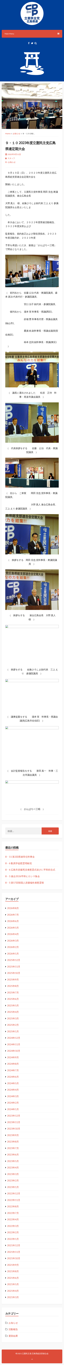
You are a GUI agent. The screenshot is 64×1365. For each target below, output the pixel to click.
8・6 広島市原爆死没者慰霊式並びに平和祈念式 (30, 869)
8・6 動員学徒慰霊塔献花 (18, 863)
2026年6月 (13, 921)
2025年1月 (13, 1031)
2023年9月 (13, 1135)
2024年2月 (13, 1102)
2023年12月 (13, 1115)
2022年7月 (13, 1213)
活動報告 (13, 1329)
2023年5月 (13, 1161)
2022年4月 (13, 1219)
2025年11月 (13, 966)
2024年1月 (13, 1109)
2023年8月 (13, 1141)
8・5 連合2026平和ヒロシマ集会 (22, 876)
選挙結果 (13, 1335)
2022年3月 (13, 1226)
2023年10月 (13, 1128)
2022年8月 (13, 1206)
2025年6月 (13, 998)
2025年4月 (13, 1011)
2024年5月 (13, 1083)
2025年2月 (13, 1024)
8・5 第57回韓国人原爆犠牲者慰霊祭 (24, 882)
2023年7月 (13, 1148)
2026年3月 (13, 940)
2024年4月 (13, 1089)
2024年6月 (13, 1076)
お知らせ (16, 133)
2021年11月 (13, 1251)
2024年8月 (13, 1063)
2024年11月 (13, 1044)
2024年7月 (13, 1070)
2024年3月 (13, 1096)
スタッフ (11, 158)
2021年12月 (13, 1245)
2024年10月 (13, 1050)
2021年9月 (13, 1264)
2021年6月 (13, 1277)
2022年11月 (13, 1200)
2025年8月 (13, 985)
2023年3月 (13, 1174)
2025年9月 (13, 979)
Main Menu (9, 34)
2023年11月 (13, 1122)
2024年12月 (13, 1037)
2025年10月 (13, 973)
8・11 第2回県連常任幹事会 (20, 856)
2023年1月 (13, 1187)
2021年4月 (13, 1290)
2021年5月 (13, 1284)
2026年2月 (13, 947)
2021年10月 (13, 1258)
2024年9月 (13, 1057)
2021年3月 (13, 1297)
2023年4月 (13, 1167)
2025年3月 (13, 1018)
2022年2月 (13, 1232)
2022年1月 (13, 1238)
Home (8, 133)
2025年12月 (13, 960)
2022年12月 (13, 1193)
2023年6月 (13, 1154)
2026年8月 (13, 908)
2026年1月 (13, 953)
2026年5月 (13, 927)
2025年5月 (13, 1005)
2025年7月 (13, 992)
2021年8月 (13, 1271)
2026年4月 (13, 934)
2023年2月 (13, 1180)
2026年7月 (13, 914)
